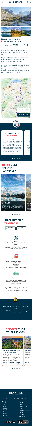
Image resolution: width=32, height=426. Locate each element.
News (22, 405)
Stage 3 (4, 410)
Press (21, 409)
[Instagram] (10, 398)
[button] (30, 2)
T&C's (21, 412)
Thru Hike (5, 404)
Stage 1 (4, 406)
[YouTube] (21, 398)
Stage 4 (5, 412)
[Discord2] (7, 398)
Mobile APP (23, 407)
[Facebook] (14, 398)
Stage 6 (5, 416)
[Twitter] (18, 398)
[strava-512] (25, 398)
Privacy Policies (25, 411)
